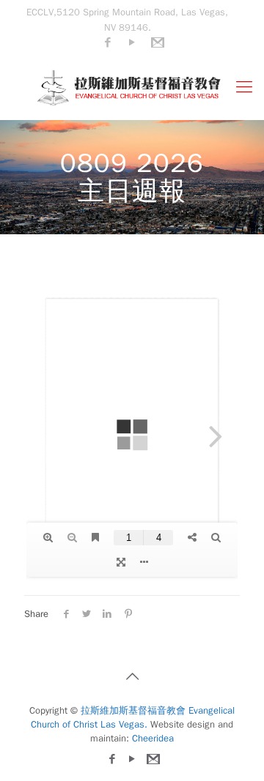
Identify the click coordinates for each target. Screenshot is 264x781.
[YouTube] (132, 42)
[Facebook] (108, 42)
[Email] (156, 42)
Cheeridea (153, 738)
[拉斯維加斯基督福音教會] (132, 87)
